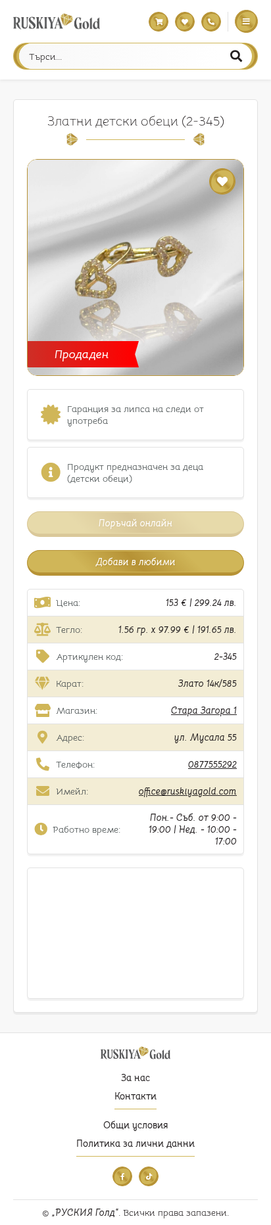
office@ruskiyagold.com (188, 791)
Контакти (135, 1096)
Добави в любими (136, 562)
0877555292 (212, 764)
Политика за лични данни (135, 1143)
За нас (135, 1078)
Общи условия (135, 1125)
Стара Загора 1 (204, 710)
